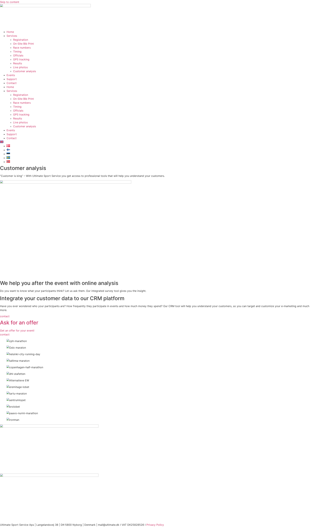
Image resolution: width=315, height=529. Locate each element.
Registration (20, 39)
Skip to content (9, 2)
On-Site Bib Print (23, 43)
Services (12, 35)
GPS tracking (21, 59)
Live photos (20, 67)
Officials (18, 55)
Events (11, 75)
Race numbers (22, 47)
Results (17, 63)
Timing (17, 51)
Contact (12, 83)
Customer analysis (24, 71)
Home (10, 31)
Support (12, 79)
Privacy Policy (155, 524)
